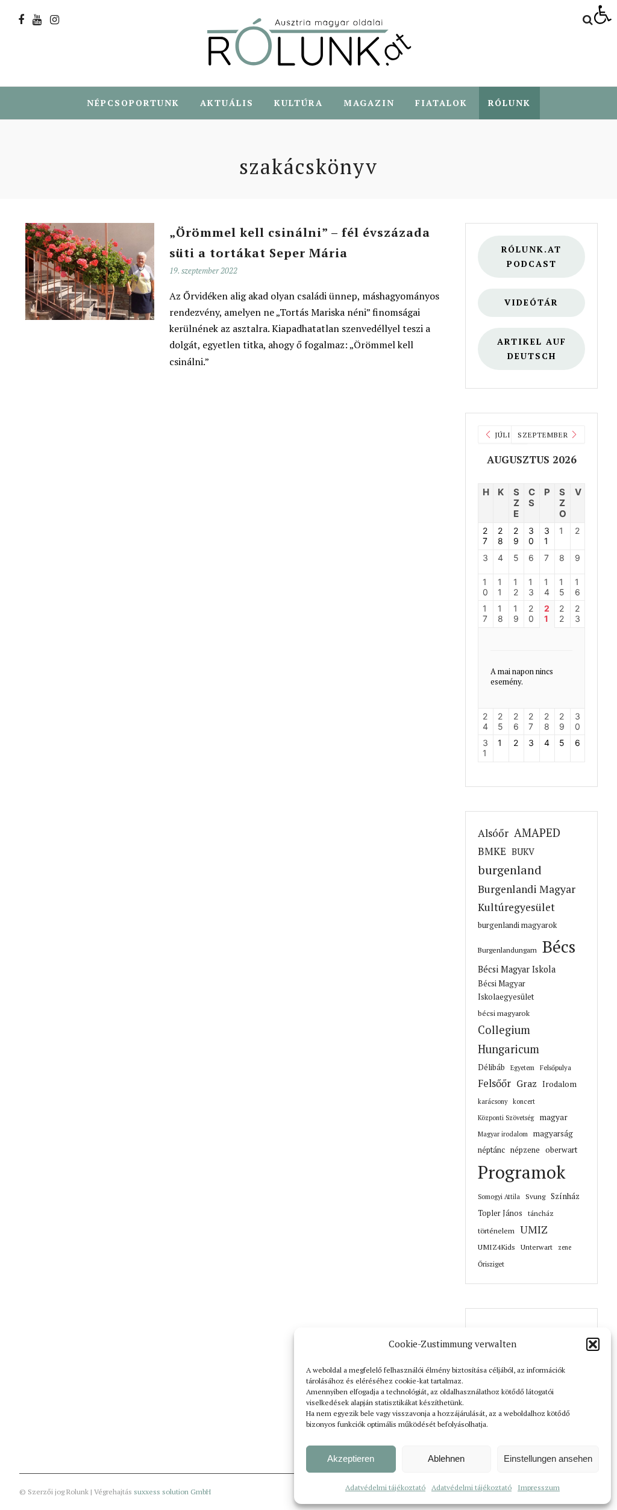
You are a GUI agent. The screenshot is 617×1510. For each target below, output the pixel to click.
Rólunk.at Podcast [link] (531, 256)
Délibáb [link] (491, 1067)
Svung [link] (535, 1196)
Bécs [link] (558, 946)
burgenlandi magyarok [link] (517, 925)
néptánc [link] (491, 1149)
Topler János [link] (500, 1213)
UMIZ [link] (534, 1229)
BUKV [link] (523, 851)
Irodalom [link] (559, 1084)
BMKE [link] (492, 851)
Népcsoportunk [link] (133, 102)
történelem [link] (496, 1230)
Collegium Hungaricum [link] (508, 1039)
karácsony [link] (492, 1101)
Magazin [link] (369, 102)
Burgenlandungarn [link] (507, 949)
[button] (593, 1344)
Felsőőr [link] (494, 1083)
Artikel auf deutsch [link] (531, 349)
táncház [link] (541, 1213)
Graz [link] (526, 1083)
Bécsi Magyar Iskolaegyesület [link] (506, 990)
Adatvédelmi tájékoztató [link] (385, 1487)
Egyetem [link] (522, 1068)
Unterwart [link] (537, 1247)
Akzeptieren (350, 1458)
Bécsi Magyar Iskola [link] (517, 969)
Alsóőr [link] (493, 833)
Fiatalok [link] (441, 102)
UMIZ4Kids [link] (496, 1247)
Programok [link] (521, 1172)
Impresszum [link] (539, 1487)
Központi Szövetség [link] (506, 1118)
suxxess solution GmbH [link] (172, 1491)
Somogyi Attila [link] (499, 1196)
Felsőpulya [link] (555, 1067)
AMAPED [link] (537, 832)
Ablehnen (446, 1458)
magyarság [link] (553, 1133)
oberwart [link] (561, 1149)
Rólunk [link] (509, 102)
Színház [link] (565, 1196)
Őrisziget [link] (491, 1263)
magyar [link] (553, 1117)
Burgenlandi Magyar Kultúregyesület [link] (526, 898)
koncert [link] (524, 1101)
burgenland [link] (510, 870)
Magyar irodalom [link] (503, 1134)
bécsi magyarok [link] (504, 1013)
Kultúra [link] (298, 102)
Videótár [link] (531, 302)
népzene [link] (525, 1149)
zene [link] (564, 1247)
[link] (602, 14)
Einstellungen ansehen (548, 1458)
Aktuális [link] (227, 102)
